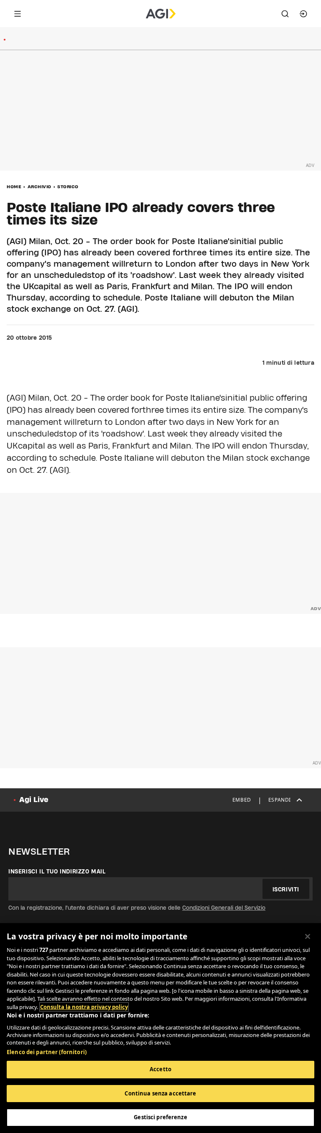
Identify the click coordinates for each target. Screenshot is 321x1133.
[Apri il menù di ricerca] (285, 14)
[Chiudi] (307, 936)
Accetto (160, 1069)
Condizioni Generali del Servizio (223, 907)
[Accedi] (303, 14)
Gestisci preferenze (160, 1117)
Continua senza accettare (160, 1093)
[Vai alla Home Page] (161, 13)
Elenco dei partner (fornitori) (47, 1052)
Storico (68, 186)
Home (14, 186)
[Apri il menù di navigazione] (17, 14)
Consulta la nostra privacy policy (84, 1007)
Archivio (39, 186)
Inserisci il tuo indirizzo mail (57, 871)
